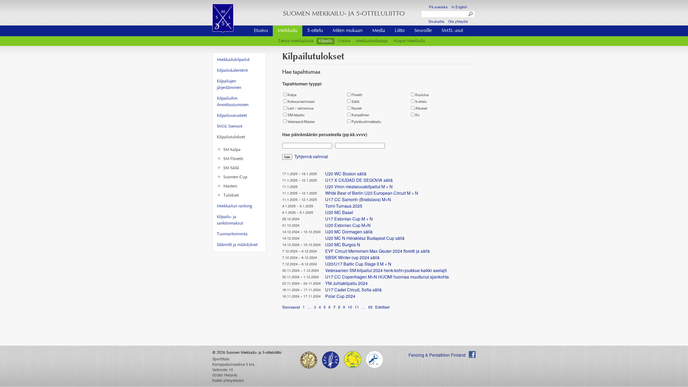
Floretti (357, 94)
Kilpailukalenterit (232, 70)
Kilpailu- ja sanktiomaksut (230, 220)
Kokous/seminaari (301, 101)
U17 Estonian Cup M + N (349, 219)
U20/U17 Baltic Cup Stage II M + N (358, 264)
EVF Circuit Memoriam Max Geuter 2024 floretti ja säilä (377, 251)
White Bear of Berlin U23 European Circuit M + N (371, 193)
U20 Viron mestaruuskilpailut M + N (359, 186)
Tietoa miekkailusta (296, 41)
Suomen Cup (235, 177)
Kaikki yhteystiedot (228, 380)
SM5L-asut (452, 30)
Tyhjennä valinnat (311, 156)
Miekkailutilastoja (372, 41)
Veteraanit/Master (301, 121)
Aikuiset (421, 108)
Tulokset (231, 195)
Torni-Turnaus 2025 (343, 206)
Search (471, 14)
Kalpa (292, 94)
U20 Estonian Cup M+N (348, 225)
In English (459, 6)
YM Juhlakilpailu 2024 (346, 283)
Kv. (417, 114)
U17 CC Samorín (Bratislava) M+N (358, 199)
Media (378, 30)
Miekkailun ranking (234, 206)
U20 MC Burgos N (342, 244)
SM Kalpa (232, 150)
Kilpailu (325, 41)
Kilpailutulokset (231, 137)
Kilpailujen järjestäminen (229, 84)
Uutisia (344, 41)
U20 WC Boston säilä (345, 174)
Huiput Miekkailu (409, 41)
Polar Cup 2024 (340, 296)
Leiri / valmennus (301, 108)
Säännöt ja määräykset (237, 245)
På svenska (438, 6)
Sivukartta (436, 21)
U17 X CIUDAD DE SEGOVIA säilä (359, 180)
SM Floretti (233, 159)
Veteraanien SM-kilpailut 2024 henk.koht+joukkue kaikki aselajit (386, 270)
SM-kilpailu (296, 114)
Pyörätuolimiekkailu (366, 121)
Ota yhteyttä (458, 21)
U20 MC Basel (339, 212)
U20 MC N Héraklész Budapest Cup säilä (364, 238)
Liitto (400, 30)
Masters (230, 186)
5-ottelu (315, 30)
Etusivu (261, 30)
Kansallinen (360, 114)
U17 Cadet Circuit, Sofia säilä (353, 290)
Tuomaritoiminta (232, 234)
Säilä (355, 101)
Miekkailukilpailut (233, 60)
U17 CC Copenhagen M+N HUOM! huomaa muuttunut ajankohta (387, 277)
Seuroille (423, 30)
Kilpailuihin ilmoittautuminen (233, 101)
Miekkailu (288, 30)
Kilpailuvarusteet (232, 116)
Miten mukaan (348, 30)
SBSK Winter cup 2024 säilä (352, 257)
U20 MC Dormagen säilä (348, 232)
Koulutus (422, 94)
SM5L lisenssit (229, 126)
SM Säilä (231, 168)
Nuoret (357, 108)
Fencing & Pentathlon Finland (436, 355)
